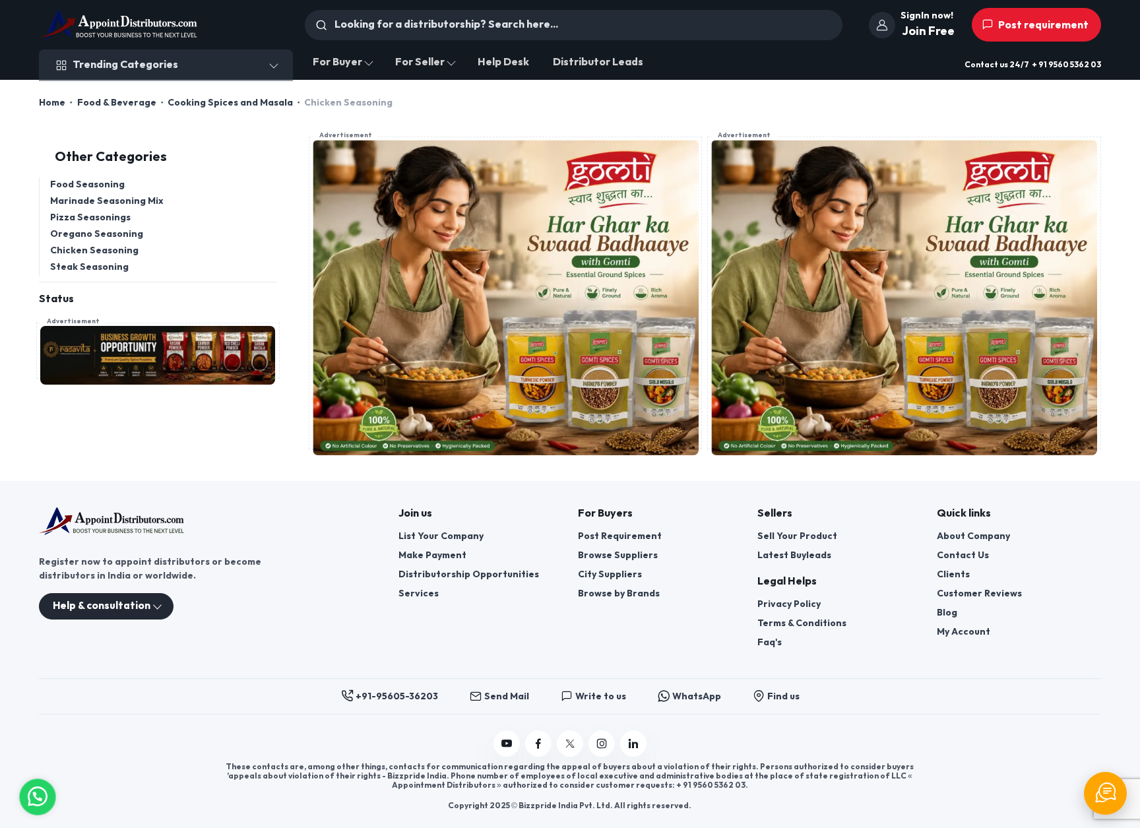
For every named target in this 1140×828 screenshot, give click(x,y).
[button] (38, 795)
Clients (953, 574)
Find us (783, 696)
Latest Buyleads (794, 555)
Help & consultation (101, 606)
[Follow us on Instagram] (601, 743)
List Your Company (441, 536)
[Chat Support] (1105, 793)
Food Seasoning (87, 184)
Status (56, 299)
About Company (973, 536)
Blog (947, 613)
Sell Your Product (797, 536)
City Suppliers (610, 574)
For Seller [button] (420, 62)
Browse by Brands (619, 593)
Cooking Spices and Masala (230, 103)
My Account (963, 632)
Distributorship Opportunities (468, 574)
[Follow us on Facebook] (538, 743)
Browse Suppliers (618, 555)
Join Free (928, 31)
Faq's (769, 642)
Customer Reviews (979, 593)
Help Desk (503, 62)
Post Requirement (620, 536)
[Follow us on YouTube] (506, 743)
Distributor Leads (598, 62)
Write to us (600, 696)
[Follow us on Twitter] (570, 743)
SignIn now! (927, 15)
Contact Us (963, 555)
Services (418, 593)
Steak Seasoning (89, 267)
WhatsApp (696, 696)
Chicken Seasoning (94, 250)
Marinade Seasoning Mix (107, 201)
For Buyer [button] (337, 62)
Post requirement (1042, 25)
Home (52, 103)
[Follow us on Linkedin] (633, 743)
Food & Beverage (116, 103)
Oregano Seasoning (96, 234)
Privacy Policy (789, 604)
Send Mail (506, 696)
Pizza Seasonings (90, 217)
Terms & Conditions (801, 623)
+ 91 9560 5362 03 (1066, 65)
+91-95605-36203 (397, 696)
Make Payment (432, 555)
